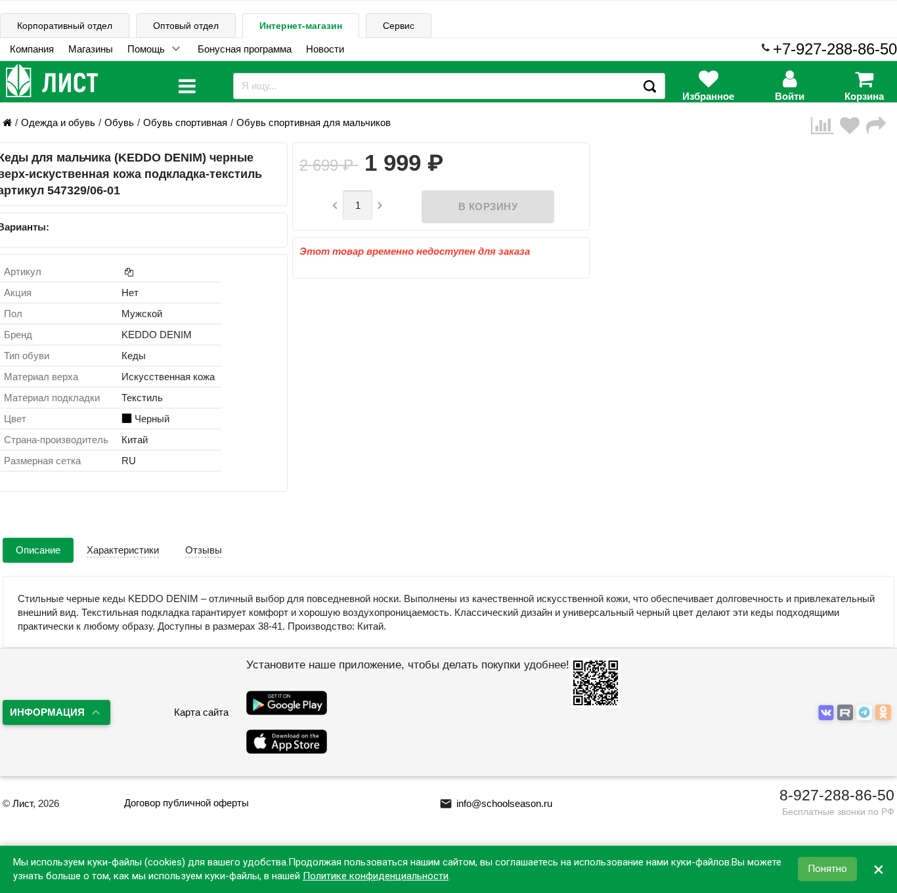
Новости (325, 48)
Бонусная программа (245, 48)
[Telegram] (865, 712)
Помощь (146, 48)
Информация (47, 712)
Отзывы (203, 549)
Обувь (119, 122)
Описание (38, 549)
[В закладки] (853, 126)
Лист (22, 803)
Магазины (90, 48)
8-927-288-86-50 (836, 795)
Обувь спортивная (185, 122)
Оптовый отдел (186, 25)
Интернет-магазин (300, 25)
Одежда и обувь (58, 122)
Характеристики (123, 549)
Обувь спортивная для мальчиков (313, 122)
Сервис (398, 25)
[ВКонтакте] (827, 712)
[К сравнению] (825, 126)
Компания (32, 48)
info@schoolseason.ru (495, 803)
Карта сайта (201, 712)
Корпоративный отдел (64, 25)
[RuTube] (846, 712)
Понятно (827, 869)
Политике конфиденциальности (375, 876)
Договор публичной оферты (186, 802)
